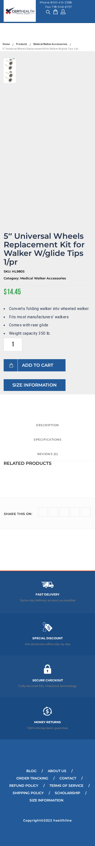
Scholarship (67, 793)
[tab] (47, 425)
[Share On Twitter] (43, 512)
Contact (67, 778)
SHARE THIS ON (18, 514)
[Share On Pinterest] (85, 512)
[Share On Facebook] (53, 512)
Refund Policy (23, 785)
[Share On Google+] (64, 512)
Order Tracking (32, 778)
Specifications (47, 439)
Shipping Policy (28, 793)
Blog (31, 771)
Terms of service (66, 785)
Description (47, 425)
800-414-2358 (61, 2)
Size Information (34, 385)
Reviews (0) (47, 454)
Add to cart (37, 365)
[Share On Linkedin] (75, 512)
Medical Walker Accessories (43, 278)
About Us (57, 771)
